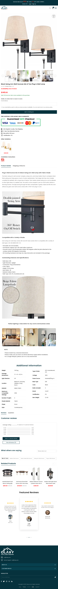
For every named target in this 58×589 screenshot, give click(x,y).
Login (30, 4)
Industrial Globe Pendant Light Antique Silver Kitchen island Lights (36, 482)
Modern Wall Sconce (14, 458)
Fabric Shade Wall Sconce (26, 458)
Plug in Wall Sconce (50, 458)
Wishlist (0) (25, 4)
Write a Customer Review (11, 438)
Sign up (34, 4)
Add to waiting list (29, 112)
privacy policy (49, 107)
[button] (56, 463)
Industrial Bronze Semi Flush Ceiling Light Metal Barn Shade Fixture (22, 482)
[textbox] (47, 451)
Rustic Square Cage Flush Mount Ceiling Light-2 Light (7, 482)
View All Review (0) (11, 442)
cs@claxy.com (7, 557)
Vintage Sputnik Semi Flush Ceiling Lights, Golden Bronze (50, 482)
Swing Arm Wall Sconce (39, 458)
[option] (29, 41)
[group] (7, 477)
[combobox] (47, 451)
